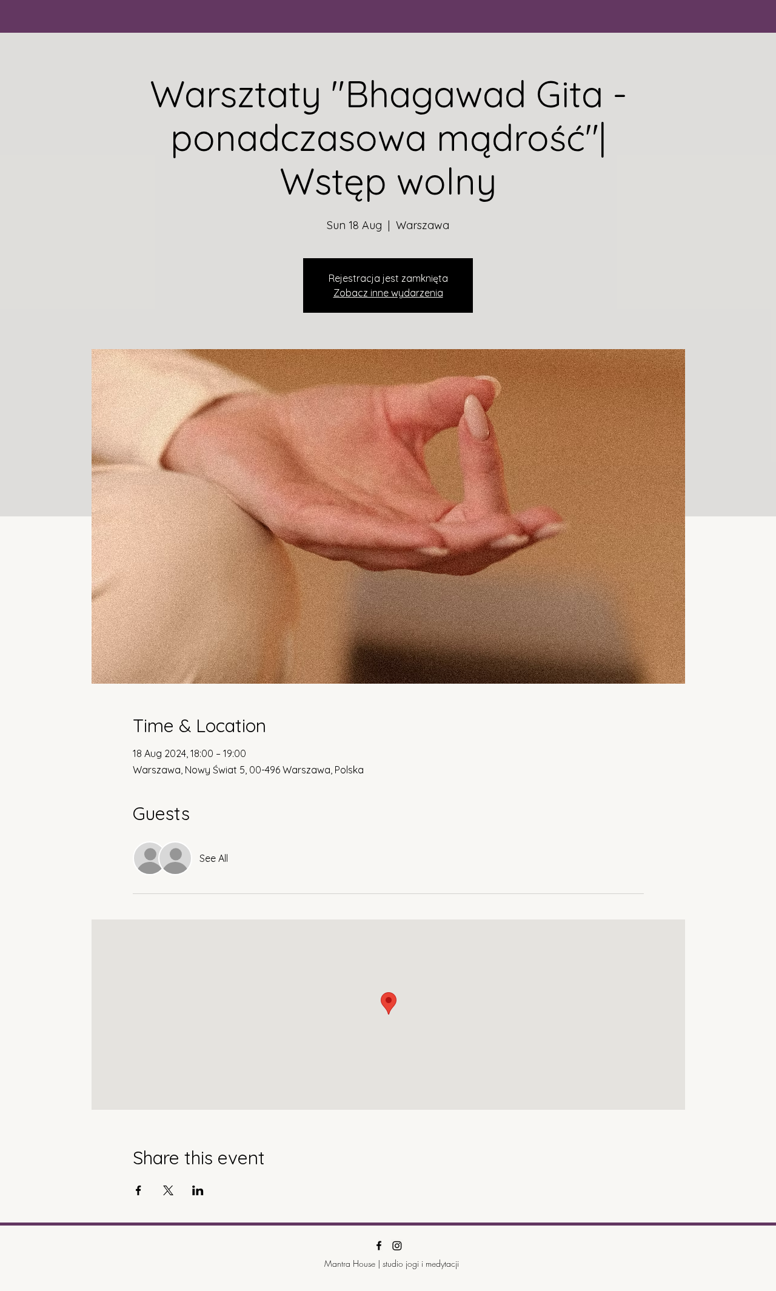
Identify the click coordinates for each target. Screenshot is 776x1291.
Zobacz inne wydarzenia (388, 293)
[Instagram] (397, 1245)
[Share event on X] (168, 1190)
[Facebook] (379, 1245)
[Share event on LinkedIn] (198, 1190)
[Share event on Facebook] (138, 1190)
